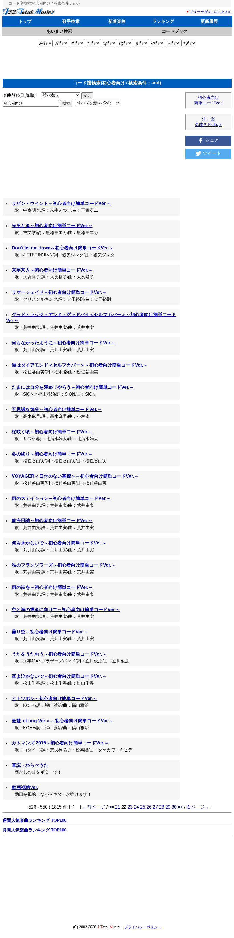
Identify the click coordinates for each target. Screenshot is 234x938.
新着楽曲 (117, 21)
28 (161, 807)
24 (136, 807)
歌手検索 (71, 21)
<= (111, 807)
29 (167, 807)
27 (155, 807)
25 (142, 807)
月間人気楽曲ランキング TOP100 (34, 830)
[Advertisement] (117, 62)
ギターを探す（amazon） (210, 11)
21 (117, 807)
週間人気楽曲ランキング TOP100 (34, 820)
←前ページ (93, 807)
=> (180, 807)
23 (130, 807)
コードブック (174, 31)
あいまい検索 (59, 31)
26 (149, 807)
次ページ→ (197, 807)
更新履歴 (209, 21)
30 (174, 807)
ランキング (163, 21)
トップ (25, 21)
